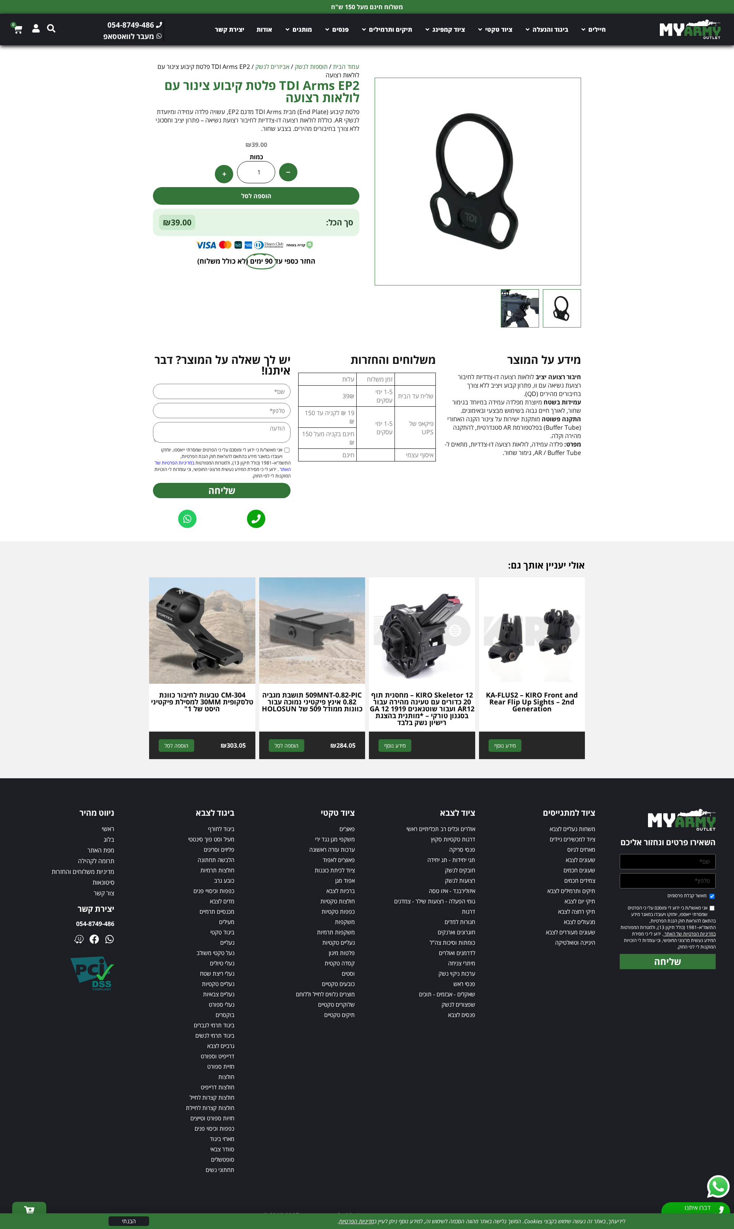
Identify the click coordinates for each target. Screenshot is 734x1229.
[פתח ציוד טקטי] (480, 29)
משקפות (345, 922)
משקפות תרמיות (336, 932)
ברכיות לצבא (340, 891)
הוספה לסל (256, 196)
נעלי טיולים (222, 963)
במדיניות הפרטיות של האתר (689, 934)
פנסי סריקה (462, 849)
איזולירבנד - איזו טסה (452, 891)
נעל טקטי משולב (215, 953)
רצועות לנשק (460, 880)
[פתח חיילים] (583, 29)
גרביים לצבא (220, 1046)
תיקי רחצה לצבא (576, 911)
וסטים (348, 973)
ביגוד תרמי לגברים (214, 1025)
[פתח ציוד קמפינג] (427, 29)
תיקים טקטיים (339, 1015)
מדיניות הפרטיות (356, 1221)
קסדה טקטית (340, 963)
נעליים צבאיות (218, 994)
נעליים (227, 942)
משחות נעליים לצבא (572, 829)
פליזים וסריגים (219, 849)
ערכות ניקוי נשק (456, 973)
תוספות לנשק (311, 66)
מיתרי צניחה (461, 963)
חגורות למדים (460, 922)
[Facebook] (94, 939)
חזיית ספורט (220, 1066)
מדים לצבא (222, 901)
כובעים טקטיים (338, 984)
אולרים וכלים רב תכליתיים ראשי (440, 829)
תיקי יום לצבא (580, 901)
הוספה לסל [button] (286, 745)
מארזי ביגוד (222, 1139)
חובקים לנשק (460, 870)
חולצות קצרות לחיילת (210, 1108)
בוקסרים (225, 1015)
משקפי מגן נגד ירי (335, 839)
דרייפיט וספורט (217, 1056)
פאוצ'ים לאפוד (339, 860)
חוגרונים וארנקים (456, 932)
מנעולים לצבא (579, 922)
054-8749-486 (95, 923)
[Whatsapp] (109, 939)
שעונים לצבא (580, 860)
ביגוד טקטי (222, 932)
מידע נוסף (505, 745)
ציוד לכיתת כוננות (335, 870)
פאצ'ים (347, 829)
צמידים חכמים (579, 880)
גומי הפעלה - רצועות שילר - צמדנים (434, 901)
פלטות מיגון (342, 953)
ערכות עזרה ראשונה (332, 849)
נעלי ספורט (221, 1004)
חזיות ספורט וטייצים (212, 1118)
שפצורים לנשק (458, 1004)
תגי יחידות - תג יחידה (451, 860)
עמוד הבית (346, 66)
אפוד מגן (345, 880)
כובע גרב (224, 880)
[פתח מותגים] (287, 29)
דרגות (468, 911)
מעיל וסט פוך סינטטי (211, 839)
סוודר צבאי (222, 1149)
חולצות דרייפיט (217, 1087)
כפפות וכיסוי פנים (214, 1128)
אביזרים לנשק (272, 66)
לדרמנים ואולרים (457, 953)
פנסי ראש (464, 984)
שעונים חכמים (579, 870)
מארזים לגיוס (581, 849)
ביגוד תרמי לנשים (214, 1035)
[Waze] (79, 939)
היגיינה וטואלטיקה (575, 942)
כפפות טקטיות (338, 911)
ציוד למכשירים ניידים (572, 839)
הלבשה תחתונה (216, 860)
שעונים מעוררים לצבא (570, 932)
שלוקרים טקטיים (336, 1004)
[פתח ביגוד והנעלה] (528, 29)
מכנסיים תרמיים (217, 911)
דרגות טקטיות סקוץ (453, 839)
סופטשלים (222, 1159)
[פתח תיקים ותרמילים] (364, 29)
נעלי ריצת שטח (217, 973)
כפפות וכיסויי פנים (213, 891)
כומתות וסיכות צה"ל (452, 942)
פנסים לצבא (461, 1015)
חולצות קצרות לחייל (212, 1097)
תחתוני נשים (220, 1170)
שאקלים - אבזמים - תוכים (447, 994)
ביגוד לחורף (221, 829)
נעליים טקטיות (338, 942)
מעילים (226, 922)
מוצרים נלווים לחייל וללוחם (325, 994)
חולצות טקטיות (337, 901)
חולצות (226, 1077)
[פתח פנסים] (327, 29)
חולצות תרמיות (217, 870)
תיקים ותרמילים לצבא (571, 891)
